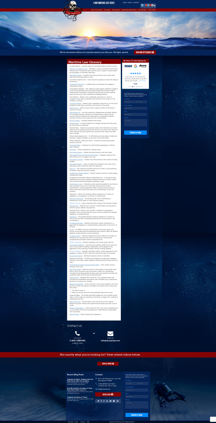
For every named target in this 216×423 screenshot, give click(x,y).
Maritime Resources (129, 10)
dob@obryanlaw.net (104, 389)
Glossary (83, 422)
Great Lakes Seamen (76, 152)
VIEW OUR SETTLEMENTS (144, 52)
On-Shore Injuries (75, 236)
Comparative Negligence (77, 84)
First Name (127, 99)
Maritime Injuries (75, 203)
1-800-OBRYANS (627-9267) (104, 3)
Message (126, 117)
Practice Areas (96, 10)
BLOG (125, 2)
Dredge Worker (74, 123)
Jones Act (72, 168)
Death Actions (74, 108)
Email (125, 111)
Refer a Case (107, 394)
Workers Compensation (77, 308)
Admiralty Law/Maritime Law (78, 69)
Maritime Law (74, 206)
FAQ (88, 422)
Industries (116, 10)
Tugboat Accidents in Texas (77, 397)
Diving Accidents (75, 120)
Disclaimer (70, 422)
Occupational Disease (76, 223)
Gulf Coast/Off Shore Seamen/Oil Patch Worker (84, 155)
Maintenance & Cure (76, 184)
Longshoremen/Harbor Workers (79, 173)
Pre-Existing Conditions (77, 245)
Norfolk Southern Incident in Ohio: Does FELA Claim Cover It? (80, 389)
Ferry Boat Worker (75, 145)
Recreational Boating (76, 256)
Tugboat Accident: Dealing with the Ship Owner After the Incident (80, 380)
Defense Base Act (75, 112)
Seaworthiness (74, 277)
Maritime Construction (76, 198)
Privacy (76, 422)
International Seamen (76, 159)
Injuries (107, 10)
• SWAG (129, 2)
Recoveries (142, 10)
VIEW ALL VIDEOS (107, 363)
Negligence (73, 217)
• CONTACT (135, 2)
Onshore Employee (75, 242)
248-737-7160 (112, 386)
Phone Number (128, 105)
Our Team (151, 10)
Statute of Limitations (76, 284)
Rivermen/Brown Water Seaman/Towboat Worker (85, 265)
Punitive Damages (75, 251)
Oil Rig (72, 229)
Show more (142, 80)
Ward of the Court (75, 301)
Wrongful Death (74, 314)
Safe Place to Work (75, 269)
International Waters (76, 164)
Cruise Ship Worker (75, 103)
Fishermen (73, 149)
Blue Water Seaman (76, 75)
